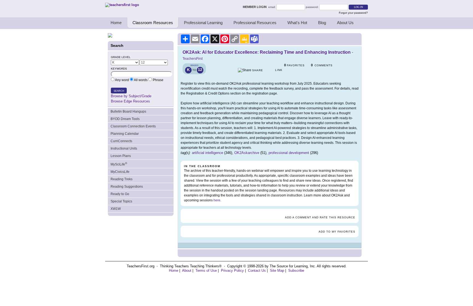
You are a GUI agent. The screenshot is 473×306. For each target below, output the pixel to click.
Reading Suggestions (127, 186)
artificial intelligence (207, 153)
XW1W (116, 209)
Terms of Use (206, 270)
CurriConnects (121, 141)
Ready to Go (120, 194)
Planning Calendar (125, 134)
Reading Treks (121, 179)
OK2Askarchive (246, 153)
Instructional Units (124, 148)
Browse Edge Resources (130, 101)
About (186, 270)
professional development (289, 153)
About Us (345, 22)
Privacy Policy (232, 270)
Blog (322, 22)
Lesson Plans (121, 156)
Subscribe (296, 270)
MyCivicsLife (120, 172)
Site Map (277, 270)
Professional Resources (254, 22)
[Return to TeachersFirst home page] (122, 5)
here (217, 200)
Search (119, 91)
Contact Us (257, 270)
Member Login (255, 6)
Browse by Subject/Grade (131, 96)
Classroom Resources (152, 22)
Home (116, 22)
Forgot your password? (353, 12)
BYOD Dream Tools (125, 119)
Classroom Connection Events (133, 126)
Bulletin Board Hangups (128, 111)
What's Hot (297, 22)
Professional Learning (203, 22)
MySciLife (119, 164)
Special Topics (121, 201)
